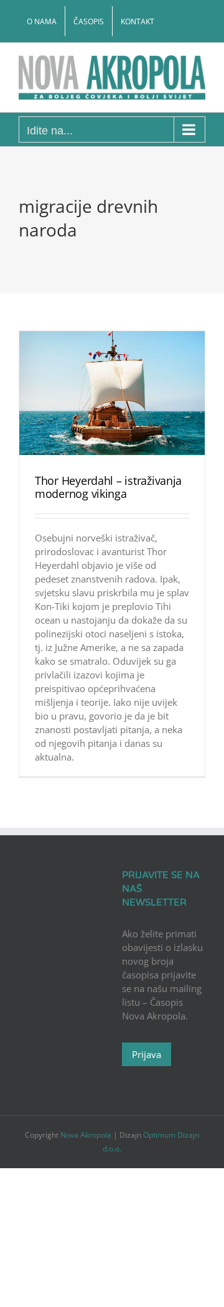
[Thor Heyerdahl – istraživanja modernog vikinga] (112, 393)
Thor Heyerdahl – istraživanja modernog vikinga (108, 487)
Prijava (146, 1054)
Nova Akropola (86, 1135)
